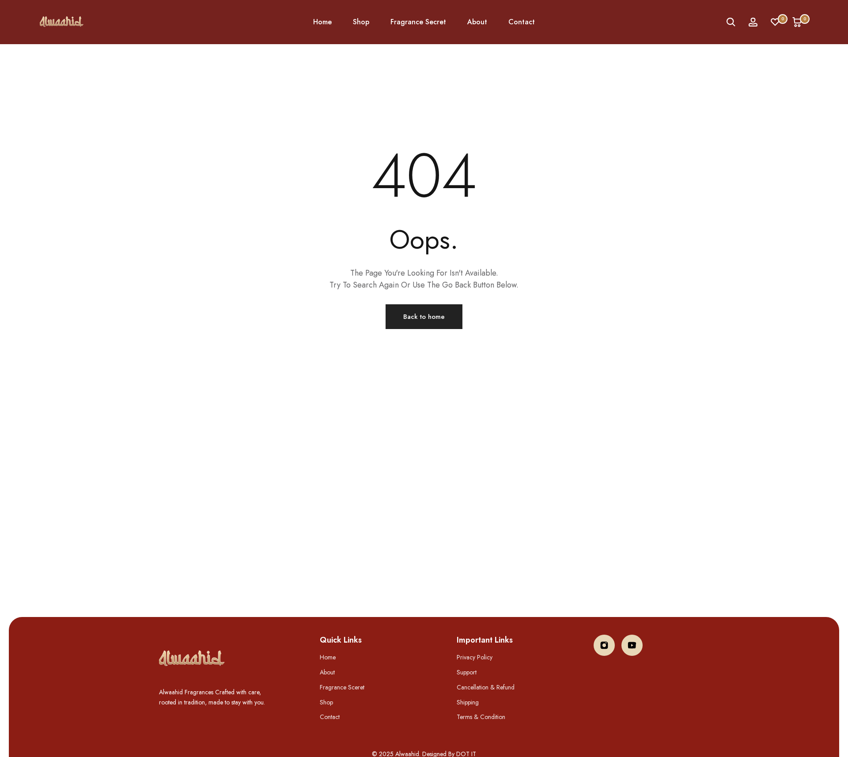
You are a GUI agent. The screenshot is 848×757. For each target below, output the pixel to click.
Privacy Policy (474, 657)
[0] (775, 22)
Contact (521, 22)
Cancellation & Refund (486, 687)
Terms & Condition (481, 716)
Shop (361, 22)
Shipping (468, 702)
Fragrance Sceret (342, 687)
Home (322, 22)
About (477, 22)
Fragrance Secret (418, 22)
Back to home (424, 317)
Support (467, 672)
